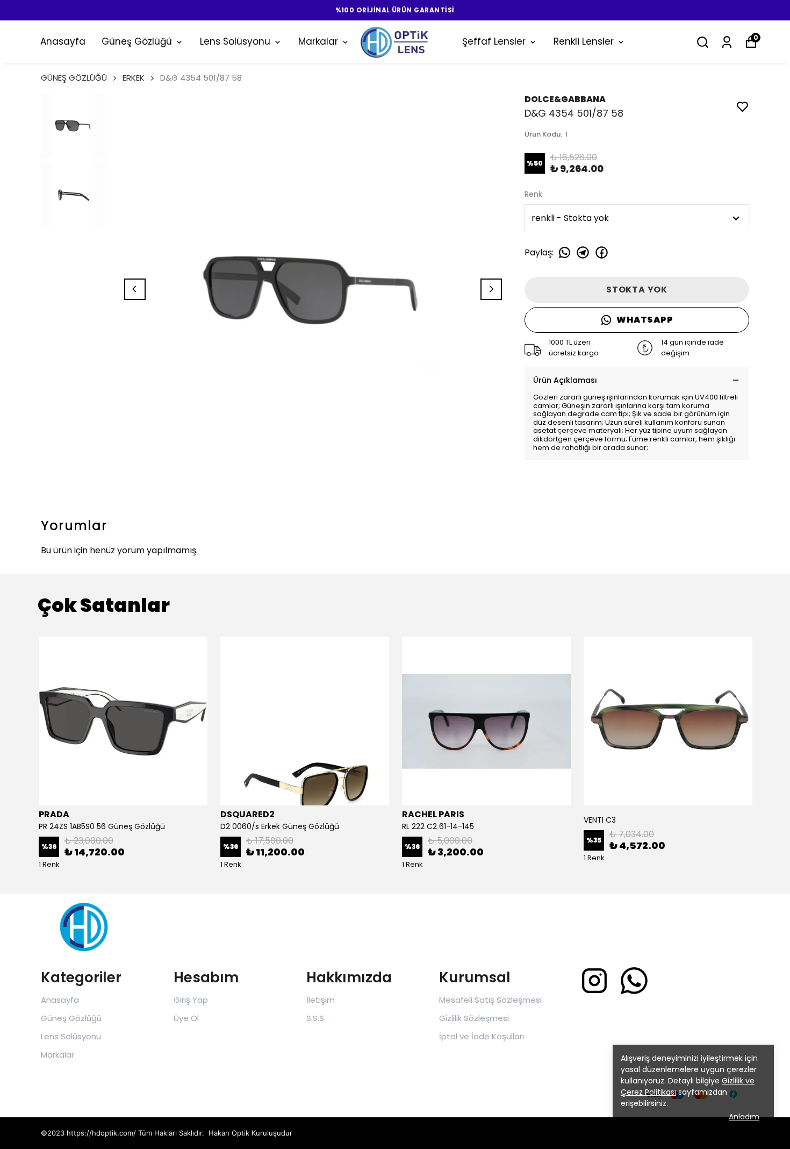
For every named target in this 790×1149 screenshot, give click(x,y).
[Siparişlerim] (727, 42)
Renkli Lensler (584, 41)
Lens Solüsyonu (235, 41)
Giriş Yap (191, 999)
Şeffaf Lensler (494, 41)
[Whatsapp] (634, 980)
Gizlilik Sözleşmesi (474, 1018)
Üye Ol (186, 1018)
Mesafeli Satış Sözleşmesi (490, 999)
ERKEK (134, 77)
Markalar (318, 41)
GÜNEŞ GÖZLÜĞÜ (74, 77)
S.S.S (315, 1018)
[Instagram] (594, 980)
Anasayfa (62, 41)
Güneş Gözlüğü (137, 41)
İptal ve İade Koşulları (481, 1036)
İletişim (320, 999)
